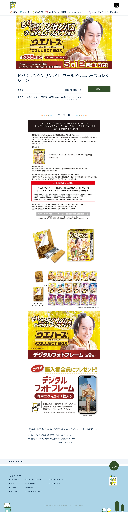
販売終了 (99, 89)
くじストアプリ (97, 12)
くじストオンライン (79, 12)
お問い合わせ (113, 12)
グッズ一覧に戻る (17, 461)
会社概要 (29, 487)
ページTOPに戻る (114, 467)
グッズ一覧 (39, 12)
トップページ (15, 479)
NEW (15, 12)
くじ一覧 (26, 12)
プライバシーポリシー (33, 491)
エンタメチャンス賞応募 (57, 12)
